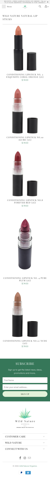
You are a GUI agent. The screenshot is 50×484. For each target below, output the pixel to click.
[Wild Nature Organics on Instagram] (25, 458)
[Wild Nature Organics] (25, 6)
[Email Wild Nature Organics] (29, 458)
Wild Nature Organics (28, 466)
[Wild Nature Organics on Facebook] (20, 458)
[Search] (41, 6)
